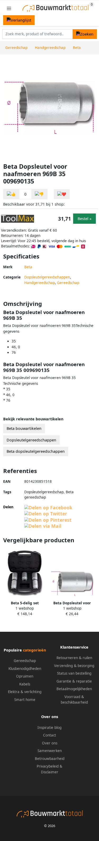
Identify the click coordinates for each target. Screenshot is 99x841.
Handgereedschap (39, 282)
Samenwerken (49, 750)
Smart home (24, 699)
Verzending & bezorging (74, 665)
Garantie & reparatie (74, 681)
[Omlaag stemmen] (39, 194)
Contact (49, 735)
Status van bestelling (74, 673)
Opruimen (24, 676)
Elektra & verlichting (24, 691)
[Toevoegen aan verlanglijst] (62, 194)
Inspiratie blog (49, 727)
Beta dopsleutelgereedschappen (36, 451)
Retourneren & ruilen (74, 657)
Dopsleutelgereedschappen (47, 277)
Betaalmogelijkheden (74, 688)
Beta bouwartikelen (24, 428)
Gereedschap (68, 282)
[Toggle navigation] (9, 8)
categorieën (34, 650)
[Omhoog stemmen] (11, 194)
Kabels (24, 684)
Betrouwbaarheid (49, 758)
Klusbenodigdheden (24, 668)
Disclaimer (49, 772)
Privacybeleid (48, 766)
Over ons (49, 743)
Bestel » (84, 218)
